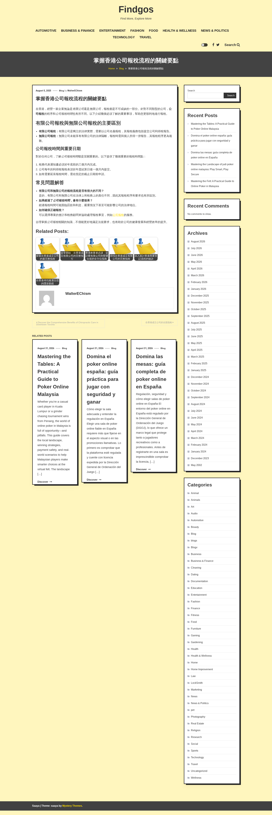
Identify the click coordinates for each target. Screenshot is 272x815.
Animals (195, 500)
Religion (195, 730)
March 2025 (197, 356)
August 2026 (198, 241)
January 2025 (198, 370)
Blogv (194, 547)
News (194, 696)
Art (192, 506)
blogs (194, 540)
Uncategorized (199, 771)
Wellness (196, 777)
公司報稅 (118, 215)
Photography (198, 716)
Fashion (137, 30)
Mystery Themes (72, 805)
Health (194, 649)
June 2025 (197, 336)
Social (194, 744)
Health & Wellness (179, 30)
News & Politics (215, 30)
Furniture (196, 628)
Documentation (199, 581)
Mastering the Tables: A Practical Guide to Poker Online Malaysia (213, 126)
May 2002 (196, 465)
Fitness (195, 615)
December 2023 (200, 458)
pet (192, 710)
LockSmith (197, 683)
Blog (61, 90)
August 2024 (198, 404)
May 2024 (196, 424)
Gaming (195, 635)
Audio (194, 513)
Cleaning (196, 567)
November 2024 (200, 383)
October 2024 (198, 390)
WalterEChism (74, 90)
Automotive (45, 30)
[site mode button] (204, 44)
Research (196, 737)
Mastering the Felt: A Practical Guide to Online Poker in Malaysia (212, 184)
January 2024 (198, 451)
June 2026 (197, 255)
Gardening (197, 642)
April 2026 (196, 268)
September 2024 (200, 397)
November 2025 (200, 302)
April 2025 (196, 350)
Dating (194, 574)
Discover (43, 481)
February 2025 (199, 363)
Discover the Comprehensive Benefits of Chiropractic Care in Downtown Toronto (67, 323)
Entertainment (112, 30)
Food (153, 30)
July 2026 (196, 248)
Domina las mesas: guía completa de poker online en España (151, 372)
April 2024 (196, 431)
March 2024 (197, 438)
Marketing (196, 689)
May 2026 (196, 261)
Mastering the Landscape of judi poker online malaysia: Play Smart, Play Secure (212, 169)
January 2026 (198, 289)
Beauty (195, 527)
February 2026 (199, 282)
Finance (195, 608)
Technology (124, 37)
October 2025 (198, 309)
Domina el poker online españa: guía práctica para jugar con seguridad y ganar (102, 379)
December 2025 (200, 295)
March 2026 (197, 275)
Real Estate (197, 723)
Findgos (136, 9)
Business (196, 554)
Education (196, 588)
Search (230, 45)
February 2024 (199, 444)
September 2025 (200, 316)
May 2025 (196, 343)
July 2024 (196, 411)
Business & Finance (78, 30)
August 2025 (198, 322)
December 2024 (200, 377)
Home (194, 662)
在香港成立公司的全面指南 (158, 322)
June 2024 (197, 417)
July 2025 (196, 329)
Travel (145, 37)
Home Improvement (202, 669)
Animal (195, 493)
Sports (194, 750)
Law (193, 676)
